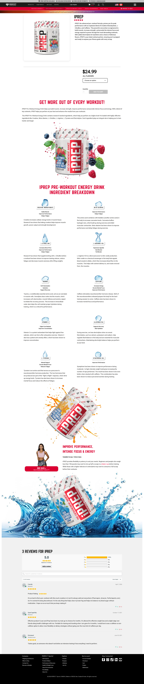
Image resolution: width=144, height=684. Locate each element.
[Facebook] (103, 660)
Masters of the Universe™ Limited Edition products (72, 12)
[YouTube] (120, 660)
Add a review (46, 566)
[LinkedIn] (116, 660)
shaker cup (105, 464)
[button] (103, 5)
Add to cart (98, 92)
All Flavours (88, 76)
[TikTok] (111, 660)
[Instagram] (107, 660)
